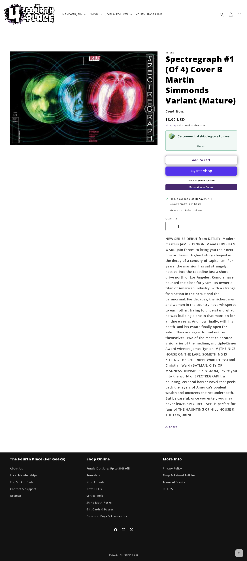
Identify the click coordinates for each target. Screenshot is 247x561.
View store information (186, 210)
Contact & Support (23, 489)
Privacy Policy (172, 468)
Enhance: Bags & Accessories (106, 516)
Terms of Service (174, 482)
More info (201, 146)
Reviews (16, 496)
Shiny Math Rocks (99, 502)
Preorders (93, 475)
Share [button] (173, 427)
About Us (16, 468)
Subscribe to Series (201, 187)
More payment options (201, 180)
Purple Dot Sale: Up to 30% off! (108, 468)
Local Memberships (23, 475)
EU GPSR (169, 489)
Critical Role (95, 496)
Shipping (170, 125)
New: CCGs (94, 489)
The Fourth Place (128, 554)
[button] (74, 14)
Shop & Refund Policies (179, 475)
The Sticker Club (21, 482)
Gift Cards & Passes (100, 509)
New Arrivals (95, 482)
